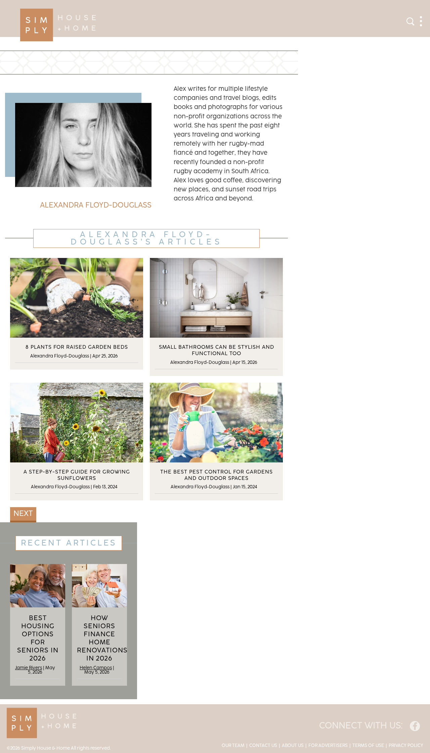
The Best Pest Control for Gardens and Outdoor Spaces (216, 475)
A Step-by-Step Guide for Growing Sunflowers (77, 475)
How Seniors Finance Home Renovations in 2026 (99, 638)
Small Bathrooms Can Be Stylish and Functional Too (216, 350)
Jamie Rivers (28, 668)
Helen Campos (96, 668)
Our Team (233, 746)
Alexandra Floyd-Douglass (59, 356)
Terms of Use (368, 746)
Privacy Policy (406, 746)
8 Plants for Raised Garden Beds (77, 347)
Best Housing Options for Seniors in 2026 (37, 638)
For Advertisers (328, 746)
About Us (293, 746)
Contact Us (263, 746)
